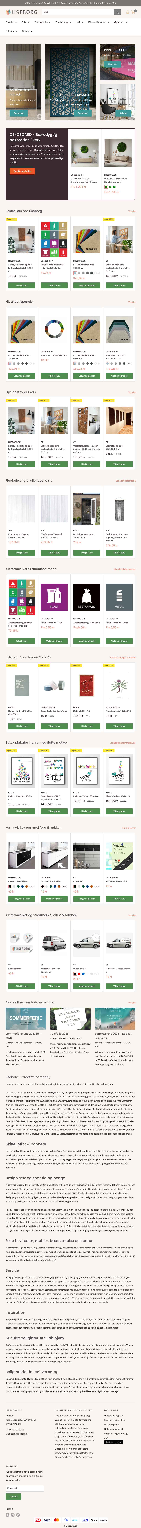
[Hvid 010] (14, 886)
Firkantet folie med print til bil (118, 970)
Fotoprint (10, 31)
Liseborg (45, 878)
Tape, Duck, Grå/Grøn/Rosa (54, 711)
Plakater (10, 22)
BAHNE (11, 707)
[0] (133, 12)
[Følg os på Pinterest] (18, 1515)
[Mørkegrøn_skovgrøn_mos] (106, 187)
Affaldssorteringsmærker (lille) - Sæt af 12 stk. (52, 266)
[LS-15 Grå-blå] (83, 273)
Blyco (76, 531)
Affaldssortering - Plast (51, 623)
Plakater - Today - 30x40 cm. (86, 796)
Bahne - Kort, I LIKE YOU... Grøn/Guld (20, 712)
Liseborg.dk (77, 175)
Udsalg (25, 31)
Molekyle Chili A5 (81, 711)
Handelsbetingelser (114, 1415)
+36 (97, 273)
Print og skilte (41, 22)
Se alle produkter (22, 171)
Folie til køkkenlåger (17, 881)
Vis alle (132, 211)
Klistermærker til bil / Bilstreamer (50, 970)
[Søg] (117, 12)
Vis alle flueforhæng (126, 481)
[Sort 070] (10, 886)
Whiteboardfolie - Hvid (116, 881)
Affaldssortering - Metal (117, 623)
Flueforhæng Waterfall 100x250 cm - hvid (51, 536)
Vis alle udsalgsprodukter (123, 657)
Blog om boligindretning (116, 1433)
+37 (129, 363)
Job (106, 1438)
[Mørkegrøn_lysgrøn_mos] (110, 187)
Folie (24, 22)
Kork (78, 22)
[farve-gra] (91, 974)
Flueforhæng (61, 22)
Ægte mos (119, 22)
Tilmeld (13, 1496)
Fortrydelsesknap (113, 1442)
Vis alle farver (129, 828)
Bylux (11, 792)
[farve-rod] (79, 974)
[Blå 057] (22, 886)
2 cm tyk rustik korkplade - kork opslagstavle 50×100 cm (20, 268)
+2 (97, 974)
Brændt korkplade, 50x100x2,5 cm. (114, 447)
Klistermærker (14, 969)
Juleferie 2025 (59, 1034)
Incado (76, 707)
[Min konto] (127, 12)
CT (107, 261)
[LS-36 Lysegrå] (87, 273)
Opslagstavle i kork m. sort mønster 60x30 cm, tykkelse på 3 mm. (86, 449)
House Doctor (48, 707)
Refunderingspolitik (113, 1429)
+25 (32, 886)
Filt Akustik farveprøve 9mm (54, 355)
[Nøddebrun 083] (26, 886)
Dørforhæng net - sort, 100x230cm (83, 536)
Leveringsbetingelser (114, 1420)
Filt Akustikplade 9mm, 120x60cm (84, 266)
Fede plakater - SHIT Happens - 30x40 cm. (51, 798)
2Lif (10, 531)
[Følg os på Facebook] (7, 1515)
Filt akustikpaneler (97, 22)
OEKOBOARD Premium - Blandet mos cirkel (116, 180)
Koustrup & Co (113, 707)
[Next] (134, 164)
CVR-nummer (79, 969)
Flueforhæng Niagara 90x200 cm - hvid (18, 536)
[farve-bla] (83, 974)
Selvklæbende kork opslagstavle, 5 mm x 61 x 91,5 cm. (118, 268)
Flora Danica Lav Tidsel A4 (118, 711)
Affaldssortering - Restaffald (86, 623)
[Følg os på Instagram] (13, 1515)
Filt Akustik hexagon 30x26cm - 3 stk (115, 357)
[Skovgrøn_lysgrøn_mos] (114, 187)
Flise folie (77, 881)
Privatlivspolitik (111, 1424)
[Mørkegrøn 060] (18, 886)
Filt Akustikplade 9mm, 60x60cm (84, 357)
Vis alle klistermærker (125, 569)
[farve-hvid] (87, 974)
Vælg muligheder (87, 285)
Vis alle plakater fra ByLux (123, 743)
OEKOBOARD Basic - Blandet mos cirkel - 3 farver (84, 180)
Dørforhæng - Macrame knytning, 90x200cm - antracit (117, 537)
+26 (97, 886)
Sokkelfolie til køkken (50, 881)
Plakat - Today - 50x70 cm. (118, 796)
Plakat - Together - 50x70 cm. (20, 798)
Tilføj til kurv (22, 285)
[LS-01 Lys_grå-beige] (79, 273)
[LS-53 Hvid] (75, 273)
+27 (64, 886)
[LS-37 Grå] (91, 273)
